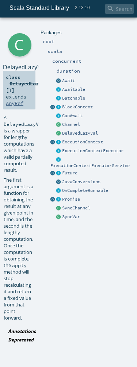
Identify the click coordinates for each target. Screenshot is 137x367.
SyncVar (71, 216)
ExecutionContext (82, 141)
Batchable (73, 98)
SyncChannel (76, 207)
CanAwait (72, 115)
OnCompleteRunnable (85, 190)
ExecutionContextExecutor (92, 150)
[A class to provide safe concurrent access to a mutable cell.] (59, 217)
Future (69, 172)
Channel (71, 124)
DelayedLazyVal (80, 133)
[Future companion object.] (53, 173)
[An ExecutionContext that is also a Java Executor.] (59, 151)
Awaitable (73, 89)
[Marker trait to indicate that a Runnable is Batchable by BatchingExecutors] (59, 98)
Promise (71, 199)
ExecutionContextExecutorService (90, 165)
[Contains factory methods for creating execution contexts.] (53, 142)
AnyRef (14, 103)
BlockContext (77, 106)
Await (68, 80)
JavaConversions (81, 181)
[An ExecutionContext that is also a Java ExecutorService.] (59, 160)
